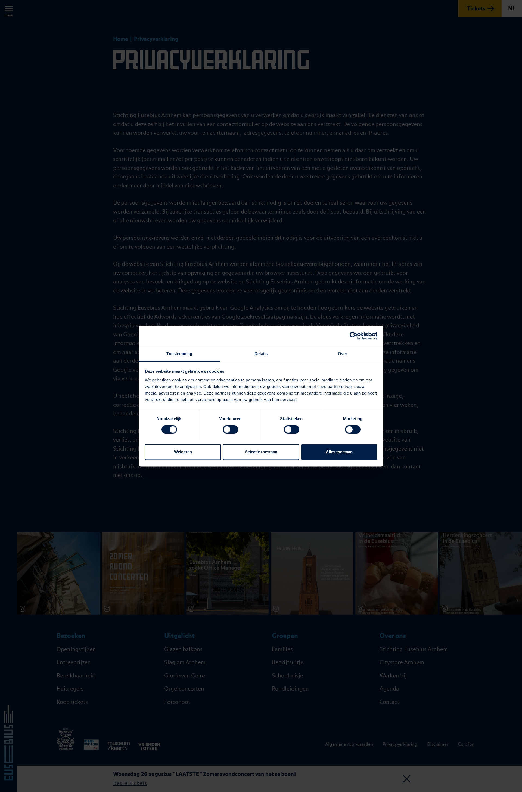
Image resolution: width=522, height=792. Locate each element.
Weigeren (183, 452)
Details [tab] (261, 353)
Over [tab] (342, 353)
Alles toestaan (339, 452)
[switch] (230, 429)
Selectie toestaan (261, 452)
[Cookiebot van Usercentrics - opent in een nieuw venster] (353, 336)
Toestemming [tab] (179, 353)
